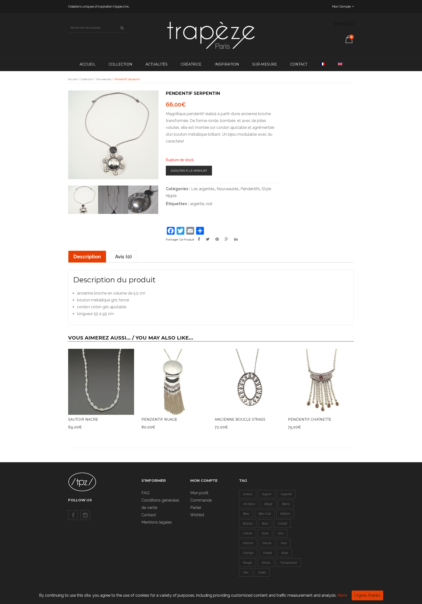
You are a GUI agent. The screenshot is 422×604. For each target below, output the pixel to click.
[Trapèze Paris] (211, 35)
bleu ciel (265, 514)
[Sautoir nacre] (101, 382)
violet (262, 572)
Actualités (157, 64)
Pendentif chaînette (309, 419)
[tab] (87, 257)
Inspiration (227, 64)
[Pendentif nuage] (174, 382)
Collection (120, 64)
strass (266, 562)
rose (284, 553)
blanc (286, 504)
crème (247, 533)
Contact (298, 64)
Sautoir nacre (83, 419)
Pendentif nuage (159, 419)
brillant (285, 514)
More (342, 595)
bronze (248, 523)
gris (280, 533)
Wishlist (197, 515)
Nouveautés (103, 79)
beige (268, 504)
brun (265, 523)
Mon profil (199, 493)
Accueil (87, 64)
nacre (267, 543)
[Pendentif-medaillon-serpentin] (83, 201)
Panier (195, 507)
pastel (267, 553)
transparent (288, 562)
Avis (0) (123, 257)
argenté (197, 203)
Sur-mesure (264, 64)
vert (245, 572)
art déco (249, 504)
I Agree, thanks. (367, 595)
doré (265, 533)
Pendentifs (250, 189)
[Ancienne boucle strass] (248, 382)
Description (87, 257)
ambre (247, 494)
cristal (282, 523)
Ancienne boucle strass (240, 419)
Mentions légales (156, 522)
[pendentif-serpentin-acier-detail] (143, 201)
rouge (247, 562)
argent (266, 494)
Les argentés (203, 189)
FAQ (145, 493)
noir (209, 203)
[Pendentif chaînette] (321, 382)
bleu (246, 514)
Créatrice (191, 64)
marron (248, 543)
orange (248, 553)
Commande (201, 500)
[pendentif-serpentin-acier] (113, 201)
